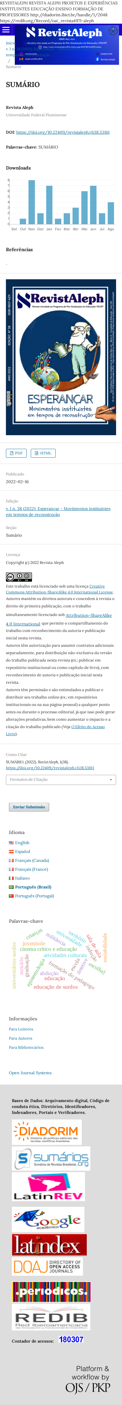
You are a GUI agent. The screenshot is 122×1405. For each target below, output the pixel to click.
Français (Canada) (32, 860)
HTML (45, 453)
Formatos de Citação (29, 779)
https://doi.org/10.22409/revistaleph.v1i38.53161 (63, 132)
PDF (18, 453)
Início (11, 43)
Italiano (22, 878)
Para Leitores (21, 1029)
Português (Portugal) (34, 896)
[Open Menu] (6, 30)
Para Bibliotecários (26, 1047)
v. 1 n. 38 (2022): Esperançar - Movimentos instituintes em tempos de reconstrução (57, 51)
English (22, 842)
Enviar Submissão (29, 806)
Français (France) (31, 869)
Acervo (31, 43)
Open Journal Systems (30, 1072)
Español (22, 851)
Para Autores (20, 1038)
